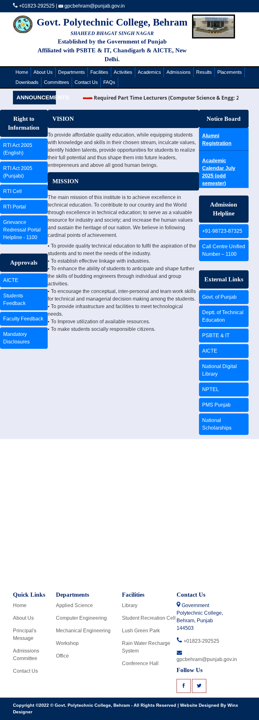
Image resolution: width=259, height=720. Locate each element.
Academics (149, 72)
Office (62, 656)
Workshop (67, 643)
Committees (56, 82)
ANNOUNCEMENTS (36, 97)
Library (129, 605)
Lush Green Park (141, 630)
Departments (71, 72)
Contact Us (86, 82)
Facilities (99, 72)
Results (204, 72)
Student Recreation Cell (149, 618)
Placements (229, 72)
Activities (123, 72)
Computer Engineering (81, 618)
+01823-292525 (36, 6)
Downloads (27, 82)
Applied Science (74, 605)
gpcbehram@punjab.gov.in (94, 6)
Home (21, 72)
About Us (43, 72)
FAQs (109, 82)
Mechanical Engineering (83, 630)
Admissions (178, 72)
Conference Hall (140, 663)
